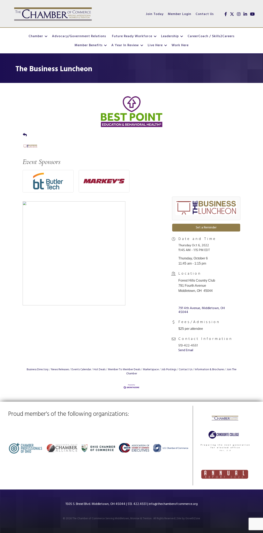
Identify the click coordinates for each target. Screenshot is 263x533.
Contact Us (205, 14)
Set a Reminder (206, 227)
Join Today (155, 14)
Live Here (155, 45)
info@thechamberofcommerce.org (173, 504)
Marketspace (151, 369)
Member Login (179, 14)
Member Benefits (89, 45)
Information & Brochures (209, 369)
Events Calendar (81, 369)
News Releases (60, 369)
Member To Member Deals (124, 369)
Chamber (36, 36)
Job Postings (168, 369)
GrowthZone (192, 518)
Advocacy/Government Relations (79, 36)
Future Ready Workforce (132, 36)
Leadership (170, 36)
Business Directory (38, 369)
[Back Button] (25, 135)
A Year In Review (125, 45)
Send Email (185, 350)
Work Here (180, 45)
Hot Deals (99, 369)
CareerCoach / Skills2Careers (211, 36)
